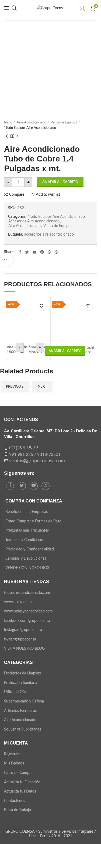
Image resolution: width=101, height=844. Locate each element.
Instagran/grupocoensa (23, 630)
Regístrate (12, 754)
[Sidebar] (6, 260)
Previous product (6, 136)
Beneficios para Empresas (26, 512)
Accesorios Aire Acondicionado (34, 221)
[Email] (34, 252)
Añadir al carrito (60, 182)
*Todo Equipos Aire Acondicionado (30, 128)
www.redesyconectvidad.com (28, 611)
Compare (16, 195)
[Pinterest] (42, 252)
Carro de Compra (18, 773)
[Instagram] (45, 486)
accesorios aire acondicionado (49, 234)
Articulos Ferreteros (20, 711)
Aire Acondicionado (31, 122)
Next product (17, 136)
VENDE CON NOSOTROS (27, 568)
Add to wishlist (48, 195)
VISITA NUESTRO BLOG (24, 648)
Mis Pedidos (14, 763)
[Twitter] (27, 252)
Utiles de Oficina (18, 692)
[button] (65, 351)
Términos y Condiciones (24, 540)
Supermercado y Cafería (24, 701)
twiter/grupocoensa (20, 639)
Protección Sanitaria (20, 683)
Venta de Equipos (64, 122)
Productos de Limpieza (22, 673)
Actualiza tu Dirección (22, 782)
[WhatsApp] (49, 252)
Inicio (8, 122)
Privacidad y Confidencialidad (29, 549)
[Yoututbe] (34, 486)
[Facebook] (20, 252)
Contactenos (14, 801)
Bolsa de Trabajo (17, 810)
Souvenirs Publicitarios (22, 729)
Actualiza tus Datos (20, 791)
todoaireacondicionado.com (27, 593)
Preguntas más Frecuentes (27, 530)
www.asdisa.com (18, 602)
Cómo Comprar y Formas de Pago (33, 521)
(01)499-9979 (23, 448)
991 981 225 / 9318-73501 (35, 454)
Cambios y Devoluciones (25, 558)
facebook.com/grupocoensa (27, 621)
